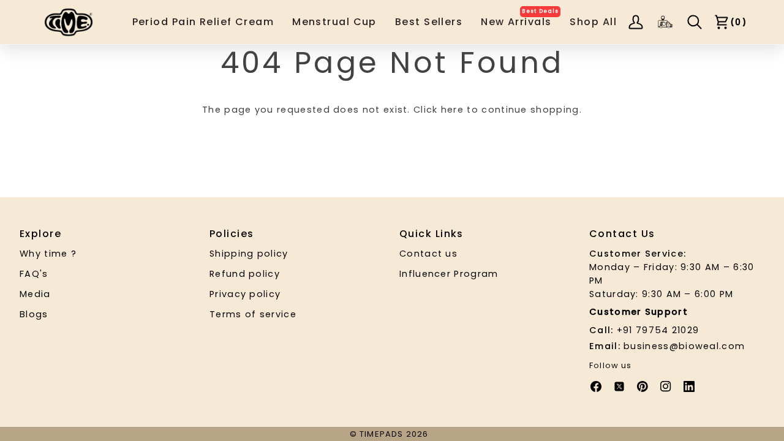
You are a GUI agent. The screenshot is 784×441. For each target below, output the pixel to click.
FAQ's (34, 274)
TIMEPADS (381, 434)
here (452, 110)
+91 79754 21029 (644, 330)
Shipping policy (248, 253)
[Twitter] (619, 386)
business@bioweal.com (667, 346)
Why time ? (48, 253)
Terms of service (252, 314)
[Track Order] (665, 22)
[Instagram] (665, 386)
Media (35, 294)
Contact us (428, 253)
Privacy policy (245, 294)
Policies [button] (231, 234)
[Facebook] (595, 386)
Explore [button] (40, 234)
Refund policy (244, 274)
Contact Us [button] (622, 234)
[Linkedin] (689, 386)
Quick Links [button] (431, 234)
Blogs (34, 314)
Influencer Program (449, 274)
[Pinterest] (642, 386)
